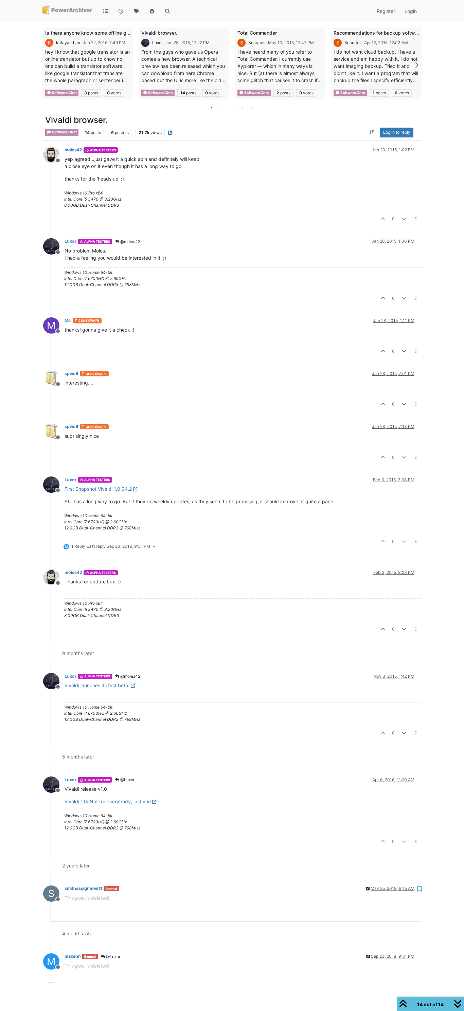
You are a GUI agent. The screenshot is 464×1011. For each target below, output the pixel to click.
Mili (68, 320)
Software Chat (64, 93)
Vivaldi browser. (159, 33)
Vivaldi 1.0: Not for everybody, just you (108, 801)
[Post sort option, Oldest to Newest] (371, 132)
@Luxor (127, 779)
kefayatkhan (68, 42)
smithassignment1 (83, 888)
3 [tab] (232, 107)
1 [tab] (211, 107)
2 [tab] (221, 107)
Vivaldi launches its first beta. (97, 685)
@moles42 (129, 241)
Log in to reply (396, 132)
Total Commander (257, 33)
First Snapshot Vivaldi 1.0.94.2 (98, 489)
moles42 (73, 149)
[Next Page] (416, 65)
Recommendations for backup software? (379, 33)
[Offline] (54, 154)
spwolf (71, 373)
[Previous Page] (47, 65)
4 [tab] (242, 107)
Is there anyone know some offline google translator (103, 33)
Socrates (256, 42)
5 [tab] (252, 107)
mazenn (73, 956)
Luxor (157, 42)
